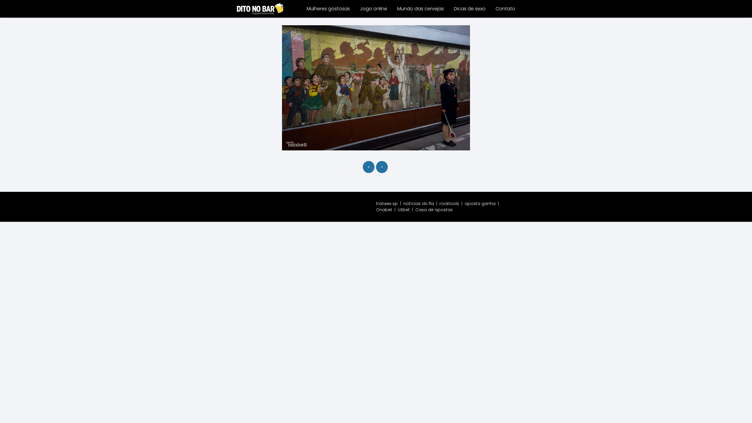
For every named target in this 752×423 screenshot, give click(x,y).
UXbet (404, 210)
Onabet (384, 210)
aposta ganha (480, 204)
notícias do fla (418, 204)
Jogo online (373, 8)
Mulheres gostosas (328, 8)
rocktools (449, 204)
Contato (505, 8)
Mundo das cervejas (420, 8)
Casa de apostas (434, 210)
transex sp (387, 204)
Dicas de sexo (470, 8)
